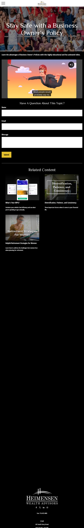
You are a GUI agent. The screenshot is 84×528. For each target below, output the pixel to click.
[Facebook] (36, 507)
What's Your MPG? (12, 202)
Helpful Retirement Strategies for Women (21, 243)
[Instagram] (47, 507)
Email (4, 121)
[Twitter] (39, 507)
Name (4, 107)
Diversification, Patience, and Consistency (60, 202)
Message (5, 134)
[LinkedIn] (43, 507)
